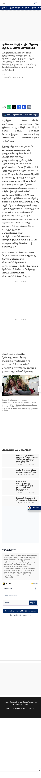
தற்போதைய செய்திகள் (19, 8)
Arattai (13, 406)
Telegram (4, 406)
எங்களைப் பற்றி (19, 708)
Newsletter (25, 400)
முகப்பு (36, 3)
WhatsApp (34, 402)
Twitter (23, 405)
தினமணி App (26, 409)
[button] (4, 3)
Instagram (28, 405)
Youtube (34, 405)
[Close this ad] (39, 770)
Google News (19, 406)
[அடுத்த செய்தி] (39, 389)
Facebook (18, 405)
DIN (3, 75)
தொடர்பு (31, 708)
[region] (20, 26)
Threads (9, 406)
